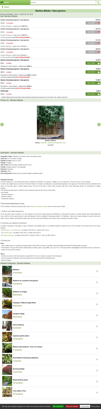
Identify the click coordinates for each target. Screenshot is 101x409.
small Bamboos (7, 233)
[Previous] (1, 124)
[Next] (99, 124)
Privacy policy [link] (95, 406)
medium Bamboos (8, 235)
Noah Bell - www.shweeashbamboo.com (53, 143)
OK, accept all (58, 406)
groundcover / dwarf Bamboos (12, 230)
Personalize (85, 406)
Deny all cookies (72, 406)
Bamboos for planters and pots (39, 206)
